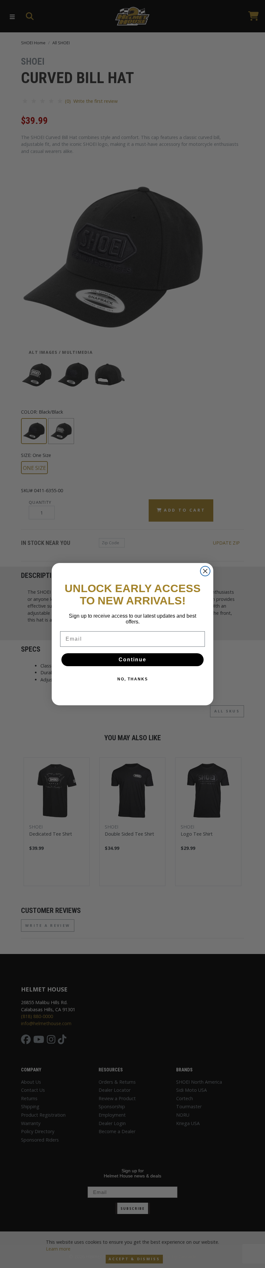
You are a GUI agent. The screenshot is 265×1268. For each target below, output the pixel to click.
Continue (132, 659)
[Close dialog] (205, 571)
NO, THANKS (132, 679)
